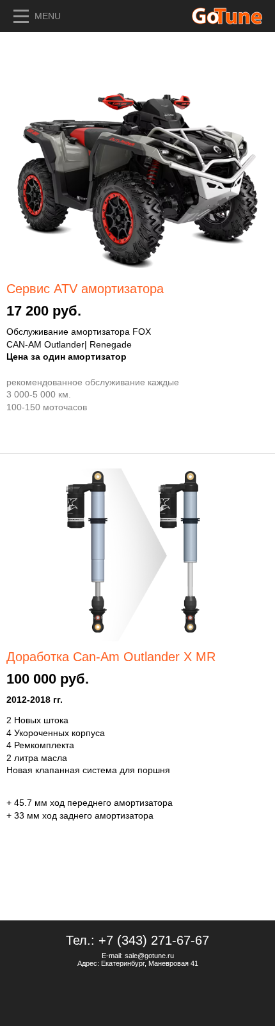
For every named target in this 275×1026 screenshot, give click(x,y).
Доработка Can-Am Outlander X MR (111, 657)
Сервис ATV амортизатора (85, 289)
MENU (48, 16)
